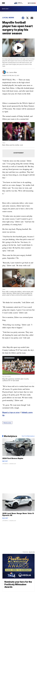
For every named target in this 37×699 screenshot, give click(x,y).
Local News (8, 18)
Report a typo (7, 422)
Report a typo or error (11, 412)
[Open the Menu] (3, 3)
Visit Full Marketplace (28, 436)
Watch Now (31, 3)
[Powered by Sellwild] (32, 552)
